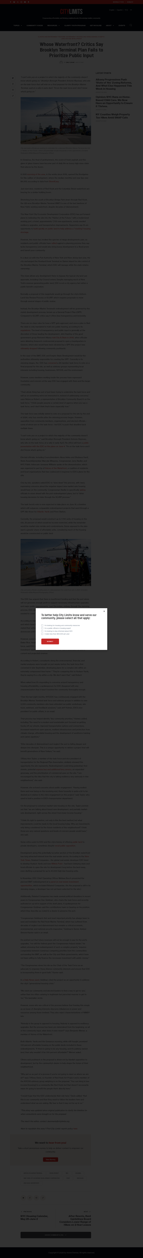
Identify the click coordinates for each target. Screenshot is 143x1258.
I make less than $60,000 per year (56, 634)
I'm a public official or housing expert (57, 628)
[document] (71, 629)
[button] (104, 611)
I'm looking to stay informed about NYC (58, 631)
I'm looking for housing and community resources (62, 625)
